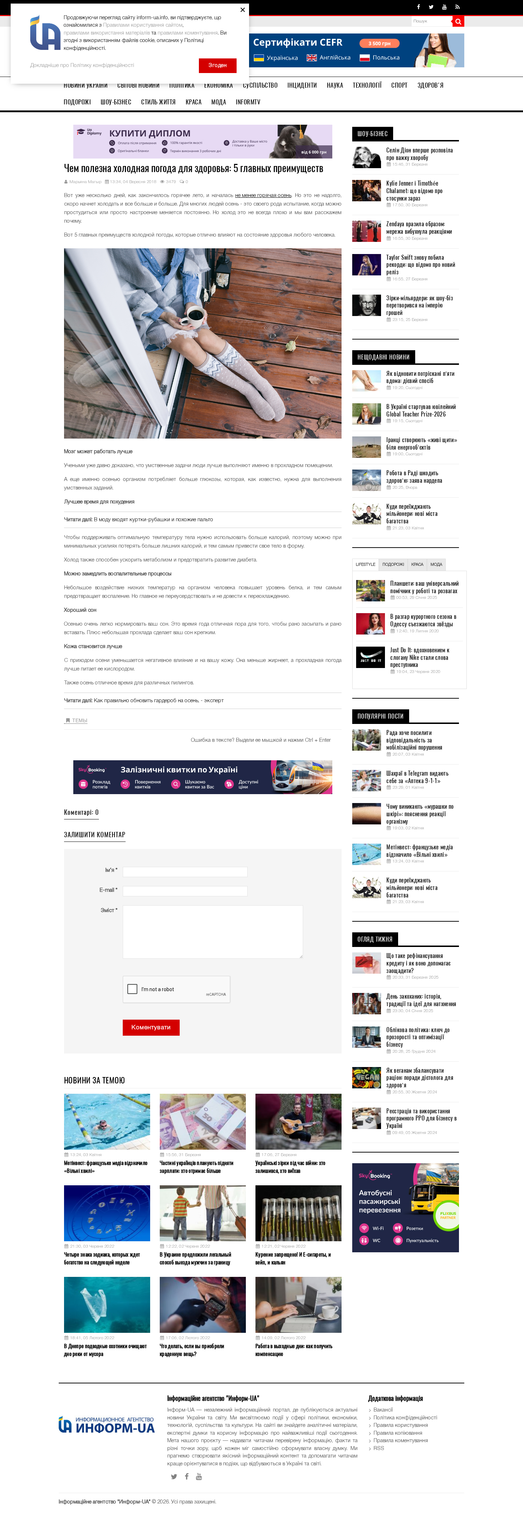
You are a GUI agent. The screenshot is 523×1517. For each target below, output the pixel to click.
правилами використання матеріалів (107, 33)
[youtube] (444, 7)
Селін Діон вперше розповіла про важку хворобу (419, 154)
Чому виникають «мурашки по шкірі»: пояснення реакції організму (420, 814)
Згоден (217, 65)
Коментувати (151, 1027)
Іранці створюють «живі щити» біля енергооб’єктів (421, 443)
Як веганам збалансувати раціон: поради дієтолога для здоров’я (419, 1078)
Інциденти (302, 85)
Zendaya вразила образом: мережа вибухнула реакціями (419, 228)
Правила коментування (401, 1440)
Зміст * (109, 910)
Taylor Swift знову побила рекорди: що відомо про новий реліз (420, 265)
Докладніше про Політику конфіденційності (82, 65)
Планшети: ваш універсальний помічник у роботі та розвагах (424, 587)
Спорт (399, 85)
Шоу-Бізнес (116, 102)
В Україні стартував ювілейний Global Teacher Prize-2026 (421, 410)
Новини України (85, 85)
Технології (367, 85)
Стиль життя (158, 102)
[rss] (457, 7)
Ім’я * (111, 870)
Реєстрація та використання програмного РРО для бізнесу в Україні (421, 1119)
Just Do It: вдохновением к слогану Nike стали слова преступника (419, 658)
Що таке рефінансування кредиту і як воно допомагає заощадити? (418, 963)
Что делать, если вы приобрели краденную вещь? (192, 1349)
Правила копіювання (398, 1433)
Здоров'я (431, 85)
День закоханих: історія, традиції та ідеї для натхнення (421, 1000)
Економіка (218, 85)
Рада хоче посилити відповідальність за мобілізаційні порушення (414, 740)
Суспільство (260, 85)
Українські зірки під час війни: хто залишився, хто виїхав (290, 1166)
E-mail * (108, 890)
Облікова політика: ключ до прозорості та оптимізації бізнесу (418, 1037)
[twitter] (431, 7)
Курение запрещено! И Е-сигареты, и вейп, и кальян (293, 1258)
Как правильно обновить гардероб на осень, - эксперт (159, 700)
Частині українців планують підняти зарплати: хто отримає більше (196, 1166)
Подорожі (77, 102)
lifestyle (365, 564)
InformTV (248, 102)
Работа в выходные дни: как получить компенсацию (294, 1349)
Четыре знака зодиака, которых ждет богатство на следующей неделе (102, 1258)
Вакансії (383, 1410)
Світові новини (138, 85)
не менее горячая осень (263, 195)
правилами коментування (188, 33)
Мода (218, 102)
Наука (335, 85)
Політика (181, 85)
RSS (379, 1448)
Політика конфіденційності (405, 1417)
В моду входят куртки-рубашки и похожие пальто (153, 519)
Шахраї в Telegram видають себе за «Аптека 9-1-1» (417, 777)
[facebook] (418, 7)
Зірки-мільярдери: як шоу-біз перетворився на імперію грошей (419, 306)
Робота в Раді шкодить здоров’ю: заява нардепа (414, 477)
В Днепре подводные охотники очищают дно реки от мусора (105, 1349)
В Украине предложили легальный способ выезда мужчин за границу (195, 1258)
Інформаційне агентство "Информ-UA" (104, 1502)
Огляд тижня (375, 939)
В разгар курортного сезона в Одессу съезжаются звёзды (423, 620)
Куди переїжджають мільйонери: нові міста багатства (412, 514)
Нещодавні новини (384, 357)
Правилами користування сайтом (143, 25)
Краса (194, 102)
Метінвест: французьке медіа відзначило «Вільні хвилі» (105, 1166)
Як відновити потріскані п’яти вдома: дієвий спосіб (420, 377)
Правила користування (401, 1425)
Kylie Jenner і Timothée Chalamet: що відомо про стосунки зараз (414, 191)
